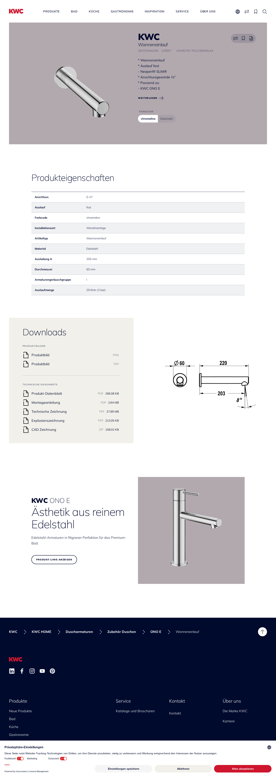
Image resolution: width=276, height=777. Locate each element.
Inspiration (154, 11)
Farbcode (146, 111)
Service (182, 11)
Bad (74, 11)
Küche (94, 11)
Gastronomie (122, 11)
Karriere (229, 721)
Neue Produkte (20, 711)
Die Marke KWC (235, 711)
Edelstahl (166, 118)
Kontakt (177, 701)
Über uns (208, 11)
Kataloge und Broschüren (135, 711)
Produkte (51, 11)
